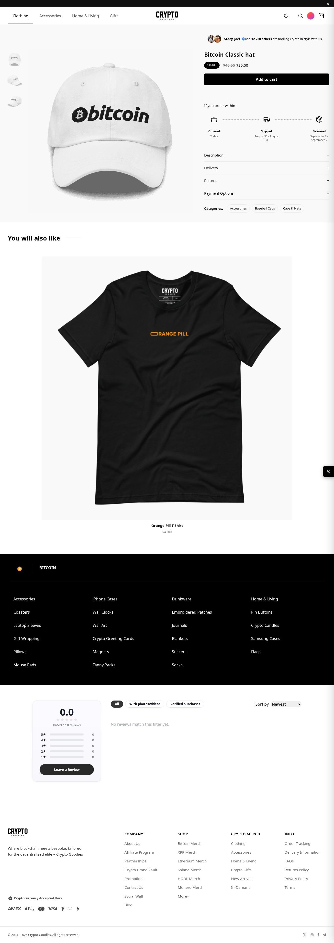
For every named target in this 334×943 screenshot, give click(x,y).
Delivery (266, 167)
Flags (256, 651)
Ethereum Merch (192, 861)
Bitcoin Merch (189, 843)
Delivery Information (303, 852)
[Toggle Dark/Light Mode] (286, 16)
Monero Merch (190, 887)
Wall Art (100, 625)
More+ (183, 896)
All (117, 704)
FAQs (289, 861)
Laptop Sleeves (27, 625)
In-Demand (241, 887)
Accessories (50, 16)
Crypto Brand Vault (140, 869)
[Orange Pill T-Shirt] (167, 388)
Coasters (21, 612)
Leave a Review (67, 769)
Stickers (179, 651)
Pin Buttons (262, 612)
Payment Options (266, 193)
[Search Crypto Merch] (300, 16)
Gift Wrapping (26, 638)
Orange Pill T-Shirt (167, 525)
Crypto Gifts (241, 869)
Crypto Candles (265, 625)
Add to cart (266, 79)
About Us (132, 843)
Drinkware (181, 599)
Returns (266, 180)
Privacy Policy (296, 878)
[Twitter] (305, 935)
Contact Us (133, 887)
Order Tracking (297, 843)
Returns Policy (297, 869)
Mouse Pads (24, 665)
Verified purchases (185, 704)
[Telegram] (324, 935)
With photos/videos (144, 704)
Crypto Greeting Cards (113, 638)
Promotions (134, 878)
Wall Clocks (103, 612)
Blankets (180, 638)
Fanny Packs (104, 665)
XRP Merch (187, 852)
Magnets (101, 651)
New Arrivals (242, 878)
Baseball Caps (265, 208)
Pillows (19, 651)
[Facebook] (318, 935)
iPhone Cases (105, 599)
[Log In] (310, 16)
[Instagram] (312, 935)
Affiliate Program (139, 852)
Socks (177, 665)
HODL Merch (189, 878)
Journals (179, 625)
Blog (128, 904)
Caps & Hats (292, 208)
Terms (290, 887)
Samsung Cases (265, 638)
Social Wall (133, 896)
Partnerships (135, 861)
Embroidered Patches (192, 612)
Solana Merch (189, 869)
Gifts (114, 16)
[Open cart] (321, 16)
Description (266, 155)
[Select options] (167, 512)
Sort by (262, 704)
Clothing (20, 16)
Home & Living (85, 16)
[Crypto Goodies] (167, 15)
